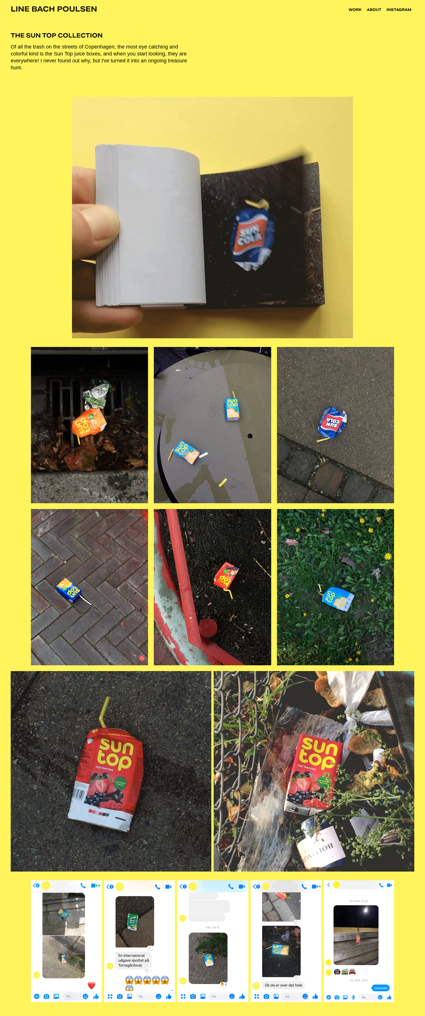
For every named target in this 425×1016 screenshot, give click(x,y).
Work (355, 10)
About (374, 10)
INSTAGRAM (399, 10)
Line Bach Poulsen (54, 9)
